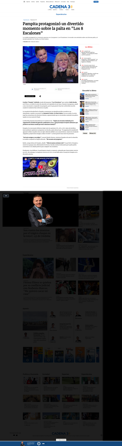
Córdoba (61, 9)
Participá (96, 1)
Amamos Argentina (87, 58)
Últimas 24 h (57, 1)
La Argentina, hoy (87, 51)
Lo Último (50, 9)
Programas (42, 1)
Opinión (37, 1)
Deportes (28, 1)
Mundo (72, 9)
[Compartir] (40, 96)
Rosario (67, 9)
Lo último (89, 47)
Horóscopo (72, 1)
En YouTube (63, 1)
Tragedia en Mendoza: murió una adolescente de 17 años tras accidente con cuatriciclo (89, 75)
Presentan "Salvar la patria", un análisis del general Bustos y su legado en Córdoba (89, 61)
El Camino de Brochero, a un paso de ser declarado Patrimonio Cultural (89, 82)
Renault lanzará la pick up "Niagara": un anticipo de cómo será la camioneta (89, 53)
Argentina (55, 9)
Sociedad (85, 72)
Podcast (85, 133)
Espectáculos (26, 20)
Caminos (33, 1)
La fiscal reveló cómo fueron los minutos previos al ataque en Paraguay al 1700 (89, 68)
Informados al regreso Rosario (89, 65)
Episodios (87, 98)
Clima (68, 1)
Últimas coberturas (50, 1)
